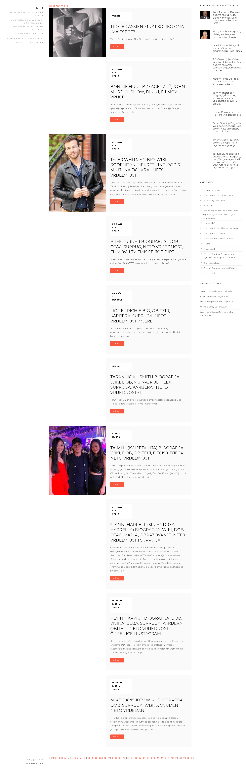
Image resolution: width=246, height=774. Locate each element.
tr (162, 757)
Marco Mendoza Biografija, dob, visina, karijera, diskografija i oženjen (218, 256)
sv (184, 757)
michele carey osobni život (213, 306)
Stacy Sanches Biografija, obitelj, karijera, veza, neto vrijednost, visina (227, 34)
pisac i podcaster (212, 273)
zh (100, 757)
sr (144, 757)
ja (191, 757)
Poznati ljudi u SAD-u (117, 510)
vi (68, 757)
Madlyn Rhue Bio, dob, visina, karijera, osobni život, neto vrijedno (225, 81)
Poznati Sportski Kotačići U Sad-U (220, 268)
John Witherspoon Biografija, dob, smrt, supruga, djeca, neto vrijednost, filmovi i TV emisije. (225, 98)
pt (132, 757)
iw (81, 757)
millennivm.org (58, 5)
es (88, 757)
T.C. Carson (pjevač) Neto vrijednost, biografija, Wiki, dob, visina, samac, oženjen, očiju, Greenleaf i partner (227, 65)
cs (179, 757)
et (187, 757)
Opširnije (117, 47)
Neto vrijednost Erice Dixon (217, 233)
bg (60, 757)
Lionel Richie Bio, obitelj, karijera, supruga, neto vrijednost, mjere (140, 315)
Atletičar (207, 205)
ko (104, 757)
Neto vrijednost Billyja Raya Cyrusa (220, 228)
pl (128, 757)
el (72, 757)
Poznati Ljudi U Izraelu (214, 200)
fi (165, 757)
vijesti (116, 16)
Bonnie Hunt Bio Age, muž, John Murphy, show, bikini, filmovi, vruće (147, 91)
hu (64, 757)
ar (52, 757)
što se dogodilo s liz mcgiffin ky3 (217, 301)
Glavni (39, 8)
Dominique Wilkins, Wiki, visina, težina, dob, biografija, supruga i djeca (227, 48)
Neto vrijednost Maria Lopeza (218, 238)
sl (151, 757)
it (92, 757)
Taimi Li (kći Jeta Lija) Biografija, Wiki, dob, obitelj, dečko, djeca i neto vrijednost (147, 453)
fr (168, 757)
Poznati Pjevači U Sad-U (29, 34)
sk (148, 757)
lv (109, 757)
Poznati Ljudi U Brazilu (29, 43)
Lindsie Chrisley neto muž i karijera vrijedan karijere (227, 113)
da (76, 757)
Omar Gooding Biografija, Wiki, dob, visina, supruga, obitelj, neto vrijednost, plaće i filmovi (227, 127)
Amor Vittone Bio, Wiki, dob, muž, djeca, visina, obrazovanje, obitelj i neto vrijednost (27, 24)
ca (96, 757)
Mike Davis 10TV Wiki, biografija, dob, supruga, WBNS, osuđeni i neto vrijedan (147, 705)
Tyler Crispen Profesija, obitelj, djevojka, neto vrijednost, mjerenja (226, 143)
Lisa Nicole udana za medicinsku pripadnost (216, 314)
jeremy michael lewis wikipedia (216, 291)
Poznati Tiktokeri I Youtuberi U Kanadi (25, 14)
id (85, 757)
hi (172, 757)
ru (140, 757)
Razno (206, 243)
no (124, 757)
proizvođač (209, 223)
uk (55, 757)
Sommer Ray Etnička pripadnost (25, 38)
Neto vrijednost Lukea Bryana (218, 195)
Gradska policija (211, 263)
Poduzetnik (209, 249)
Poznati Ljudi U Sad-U (117, 72)
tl (154, 757)
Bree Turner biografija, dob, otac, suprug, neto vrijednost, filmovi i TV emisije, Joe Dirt (146, 246)
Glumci (116, 366)
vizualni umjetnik (211, 190)
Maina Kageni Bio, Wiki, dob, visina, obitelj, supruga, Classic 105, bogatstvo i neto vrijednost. (219, 214)
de (116, 757)
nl (120, 757)
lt (112, 757)
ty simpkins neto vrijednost (214, 296)
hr (176, 757)
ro (136, 757)
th (158, 757)
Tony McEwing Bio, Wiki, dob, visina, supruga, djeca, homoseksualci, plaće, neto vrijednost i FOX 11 (226, 18)
